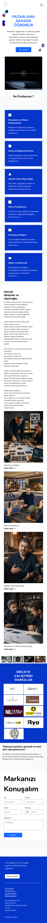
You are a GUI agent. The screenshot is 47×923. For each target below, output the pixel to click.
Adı (5, 797)
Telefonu (28, 808)
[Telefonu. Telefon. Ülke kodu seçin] (28, 812)
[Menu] (42, 5)
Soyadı (27, 797)
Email (6, 808)
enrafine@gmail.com (12, 901)
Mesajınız (7, 818)
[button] (38, 87)
